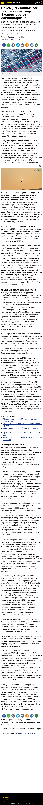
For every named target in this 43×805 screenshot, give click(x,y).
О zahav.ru (6, 795)
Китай (19, 34)
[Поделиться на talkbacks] (36, 45)
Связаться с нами (30, 799)
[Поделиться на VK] (32, 45)
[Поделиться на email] (22, 45)
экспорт (25, 34)
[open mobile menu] (2, 2)
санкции (6, 34)
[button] (40, 166)
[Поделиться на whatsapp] (8, 45)
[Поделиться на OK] (27, 45)
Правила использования (31, 795)
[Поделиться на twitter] (18, 45)
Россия (13, 34)
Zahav (9, 3)
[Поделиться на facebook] (4, 45)
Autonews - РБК (14, 40)
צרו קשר (5, 801)
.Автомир (17, 3)
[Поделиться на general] (13, 45)
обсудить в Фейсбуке (26, 733)
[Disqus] (21, 761)
